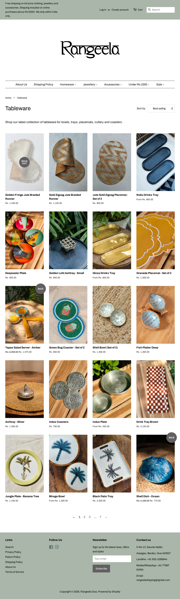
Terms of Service (14, 571)
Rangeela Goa (89, 591)
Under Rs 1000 (138, 84)
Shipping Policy (43, 84)
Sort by (141, 108)
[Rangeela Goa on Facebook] (51, 547)
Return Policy (12, 557)
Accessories (112, 84)
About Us (21, 84)
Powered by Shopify (109, 591)
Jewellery (89, 84)
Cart (140, 9)
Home (8, 98)
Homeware (67, 84)
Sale (159, 84)
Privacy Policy (13, 552)
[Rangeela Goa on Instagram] (57, 547)
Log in (102, 9)
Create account (120, 9)
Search (9, 547)
